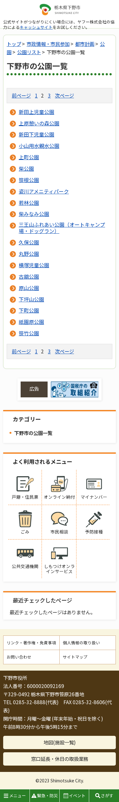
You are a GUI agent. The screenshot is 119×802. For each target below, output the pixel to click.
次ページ (64, 95)
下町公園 (29, 310)
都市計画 (84, 43)
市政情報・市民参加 (48, 43)
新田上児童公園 (36, 112)
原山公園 (29, 288)
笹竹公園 (29, 333)
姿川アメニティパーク (44, 191)
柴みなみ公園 (34, 214)
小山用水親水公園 (39, 145)
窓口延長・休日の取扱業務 (59, 758)
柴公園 (26, 168)
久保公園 (29, 242)
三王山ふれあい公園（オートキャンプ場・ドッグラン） (62, 227)
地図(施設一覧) (59, 742)
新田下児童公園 (36, 134)
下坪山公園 (31, 299)
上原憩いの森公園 (39, 123)
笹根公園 (29, 180)
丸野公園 (29, 253)
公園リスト (29, 51)
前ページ (21, 95)
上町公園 (29, 157)
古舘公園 (29, 276)
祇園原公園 (31, 322)
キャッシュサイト (36, 27)
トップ (14, 43)
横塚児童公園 (34, 265)
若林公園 (29, 202)
